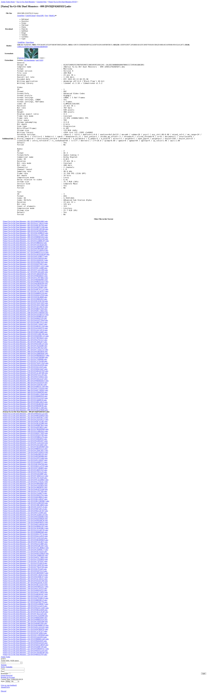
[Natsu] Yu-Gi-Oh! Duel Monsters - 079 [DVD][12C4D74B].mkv (25, 373)
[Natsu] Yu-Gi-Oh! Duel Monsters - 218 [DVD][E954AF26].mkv (25, 643)
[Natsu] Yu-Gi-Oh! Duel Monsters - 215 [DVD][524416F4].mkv (25, 637)
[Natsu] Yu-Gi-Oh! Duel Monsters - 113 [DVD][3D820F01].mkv (25, 439)
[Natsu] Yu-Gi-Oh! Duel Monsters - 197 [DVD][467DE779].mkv (25, 602)
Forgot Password (6, 675)
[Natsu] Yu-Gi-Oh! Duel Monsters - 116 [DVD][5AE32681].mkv (25, 445)
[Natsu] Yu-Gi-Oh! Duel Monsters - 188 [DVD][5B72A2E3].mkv (25, 585)
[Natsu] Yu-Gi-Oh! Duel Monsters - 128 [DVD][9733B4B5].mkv (25, 468)
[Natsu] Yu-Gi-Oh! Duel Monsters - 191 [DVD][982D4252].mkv (25, 590)
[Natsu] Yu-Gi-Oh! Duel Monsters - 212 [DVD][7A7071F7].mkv (25, 631)
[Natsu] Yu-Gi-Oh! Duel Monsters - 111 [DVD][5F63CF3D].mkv (25, 435)
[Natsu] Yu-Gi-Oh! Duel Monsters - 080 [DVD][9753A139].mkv (25, 375)
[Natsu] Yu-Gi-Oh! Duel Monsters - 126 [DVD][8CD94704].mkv (25, 464)
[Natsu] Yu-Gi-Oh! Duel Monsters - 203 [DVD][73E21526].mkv (25, 614)
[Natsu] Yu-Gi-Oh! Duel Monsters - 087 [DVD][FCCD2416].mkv (25, 388)
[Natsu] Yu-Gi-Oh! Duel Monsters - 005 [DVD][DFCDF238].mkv (25, 229)
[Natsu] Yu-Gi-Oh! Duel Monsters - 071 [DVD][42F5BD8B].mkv (25, 357)
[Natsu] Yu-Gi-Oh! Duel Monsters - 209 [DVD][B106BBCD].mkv (26, 625)
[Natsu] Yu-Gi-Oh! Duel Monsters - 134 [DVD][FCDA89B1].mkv (26, 480)
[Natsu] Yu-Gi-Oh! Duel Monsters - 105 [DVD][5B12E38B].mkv (25, 423)
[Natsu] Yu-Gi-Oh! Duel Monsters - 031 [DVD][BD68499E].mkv (25, 280)
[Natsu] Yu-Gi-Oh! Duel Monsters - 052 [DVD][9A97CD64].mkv (25, 320)
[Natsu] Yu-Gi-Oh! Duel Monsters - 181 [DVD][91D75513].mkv (25, 571)
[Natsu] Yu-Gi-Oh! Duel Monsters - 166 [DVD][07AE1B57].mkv (25, 542)
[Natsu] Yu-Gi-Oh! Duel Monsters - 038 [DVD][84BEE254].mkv (25, 293)
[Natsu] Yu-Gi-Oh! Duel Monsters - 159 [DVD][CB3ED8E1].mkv (25, 528)
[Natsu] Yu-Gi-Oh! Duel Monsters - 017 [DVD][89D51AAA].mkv (26, 252)
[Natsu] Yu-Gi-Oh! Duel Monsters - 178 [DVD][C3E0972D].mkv (25, 565)
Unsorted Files (41, 2)
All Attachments (29, 60)
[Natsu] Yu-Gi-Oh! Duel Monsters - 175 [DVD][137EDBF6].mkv (25, 559)
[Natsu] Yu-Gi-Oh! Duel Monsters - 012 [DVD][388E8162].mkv (25, 243)
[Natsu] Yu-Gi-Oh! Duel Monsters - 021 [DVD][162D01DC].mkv (25, 260)
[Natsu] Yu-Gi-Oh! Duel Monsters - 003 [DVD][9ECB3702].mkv (25, 225)
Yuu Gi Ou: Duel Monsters (25, 2)
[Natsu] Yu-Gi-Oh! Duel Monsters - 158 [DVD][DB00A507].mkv (25, 526)
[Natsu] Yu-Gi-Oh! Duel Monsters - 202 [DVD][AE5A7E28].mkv (25, 612)
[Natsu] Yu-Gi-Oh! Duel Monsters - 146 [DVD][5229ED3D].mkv (25, 503)
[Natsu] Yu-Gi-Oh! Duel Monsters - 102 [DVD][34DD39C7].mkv (25, 417)
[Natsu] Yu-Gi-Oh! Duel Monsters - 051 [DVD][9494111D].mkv (25, 318)
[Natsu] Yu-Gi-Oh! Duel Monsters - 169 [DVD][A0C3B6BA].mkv (26, 548)
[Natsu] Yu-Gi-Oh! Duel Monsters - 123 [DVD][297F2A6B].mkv (25, 458)
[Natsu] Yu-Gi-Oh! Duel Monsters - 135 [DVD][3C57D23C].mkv (25, 482)
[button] (39, 57)
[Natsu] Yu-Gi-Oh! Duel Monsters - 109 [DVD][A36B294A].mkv (25, 431)
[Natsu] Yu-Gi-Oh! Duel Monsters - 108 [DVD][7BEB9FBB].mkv (26, 429)
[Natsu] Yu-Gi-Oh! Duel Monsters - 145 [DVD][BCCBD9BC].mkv (26, 501)
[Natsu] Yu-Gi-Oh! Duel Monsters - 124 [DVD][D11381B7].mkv (25, 460)
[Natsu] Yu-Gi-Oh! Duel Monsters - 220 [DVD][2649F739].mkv (25, 647)
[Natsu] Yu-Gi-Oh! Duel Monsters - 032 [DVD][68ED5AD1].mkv (25, 282)
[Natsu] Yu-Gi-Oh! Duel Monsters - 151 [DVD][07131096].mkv (25, 513)
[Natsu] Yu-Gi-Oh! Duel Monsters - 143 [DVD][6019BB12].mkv (25, 497)
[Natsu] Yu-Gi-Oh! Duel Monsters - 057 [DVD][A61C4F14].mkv (25, 330)
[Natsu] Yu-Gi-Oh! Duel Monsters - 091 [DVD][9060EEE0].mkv (25, 396)
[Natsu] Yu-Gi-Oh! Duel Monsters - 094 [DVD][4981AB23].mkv (25, 402)
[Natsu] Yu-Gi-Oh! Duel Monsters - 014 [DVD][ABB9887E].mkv (25, 247)
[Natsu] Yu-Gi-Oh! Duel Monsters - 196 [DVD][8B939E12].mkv (25, 600)
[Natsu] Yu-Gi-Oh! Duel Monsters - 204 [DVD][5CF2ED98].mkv (25, 616)
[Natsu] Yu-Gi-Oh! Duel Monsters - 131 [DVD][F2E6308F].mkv (25, 474)
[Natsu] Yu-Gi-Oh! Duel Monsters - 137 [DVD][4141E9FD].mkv (25, 485)
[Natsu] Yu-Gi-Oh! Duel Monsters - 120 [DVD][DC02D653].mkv (25, 452)
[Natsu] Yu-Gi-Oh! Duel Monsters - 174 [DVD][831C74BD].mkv (25, 557)
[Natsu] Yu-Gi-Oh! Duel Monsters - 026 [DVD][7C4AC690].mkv (25, 270)
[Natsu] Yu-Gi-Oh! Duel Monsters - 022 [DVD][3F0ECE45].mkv (25, 262)
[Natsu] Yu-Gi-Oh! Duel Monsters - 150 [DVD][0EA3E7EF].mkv (25, 511)
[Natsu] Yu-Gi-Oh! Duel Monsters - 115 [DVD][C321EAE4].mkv (25, 443)
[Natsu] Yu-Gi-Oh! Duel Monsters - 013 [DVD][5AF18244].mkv (25, 245)
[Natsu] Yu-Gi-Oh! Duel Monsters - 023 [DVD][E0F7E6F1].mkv (25, 264)
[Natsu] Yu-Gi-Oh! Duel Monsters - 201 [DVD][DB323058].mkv (25, 610)
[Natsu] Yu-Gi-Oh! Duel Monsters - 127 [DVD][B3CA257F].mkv (25, 466)
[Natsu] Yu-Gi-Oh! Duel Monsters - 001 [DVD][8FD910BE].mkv (25, 221)
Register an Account (8, 677)
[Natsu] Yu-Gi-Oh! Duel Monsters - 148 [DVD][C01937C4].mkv (25, 507)
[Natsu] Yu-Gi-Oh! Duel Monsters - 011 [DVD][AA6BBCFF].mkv (26, 241)
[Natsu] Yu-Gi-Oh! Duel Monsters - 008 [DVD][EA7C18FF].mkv (25, 235)
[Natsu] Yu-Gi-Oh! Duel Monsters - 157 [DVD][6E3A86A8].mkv (25, 524)
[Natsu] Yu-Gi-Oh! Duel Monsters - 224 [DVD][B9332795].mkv (25, 654)
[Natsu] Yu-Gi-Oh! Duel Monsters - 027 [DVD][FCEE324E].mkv (25, 272)
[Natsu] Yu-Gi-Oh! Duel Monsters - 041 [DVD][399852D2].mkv (25, 299)
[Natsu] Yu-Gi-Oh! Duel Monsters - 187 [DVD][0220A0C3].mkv (25, 583)
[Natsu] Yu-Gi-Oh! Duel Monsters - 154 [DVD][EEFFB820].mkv (25, 518)
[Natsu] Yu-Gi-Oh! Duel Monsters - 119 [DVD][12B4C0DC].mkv (25, 450)
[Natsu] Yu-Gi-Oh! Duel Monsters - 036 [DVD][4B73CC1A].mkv (25, 289)
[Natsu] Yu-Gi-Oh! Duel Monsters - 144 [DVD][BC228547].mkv (25, 499)
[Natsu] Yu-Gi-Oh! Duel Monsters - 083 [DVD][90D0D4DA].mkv (26, 381)
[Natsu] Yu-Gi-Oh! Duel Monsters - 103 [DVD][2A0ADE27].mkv (25, 419)
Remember (5, 673)
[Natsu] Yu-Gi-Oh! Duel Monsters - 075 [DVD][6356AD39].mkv (25, 365)
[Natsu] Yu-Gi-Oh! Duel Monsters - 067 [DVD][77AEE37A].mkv (25, 349)
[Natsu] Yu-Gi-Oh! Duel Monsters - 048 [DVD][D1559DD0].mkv (25, 313)
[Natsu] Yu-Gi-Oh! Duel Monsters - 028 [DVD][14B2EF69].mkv (25, 274)
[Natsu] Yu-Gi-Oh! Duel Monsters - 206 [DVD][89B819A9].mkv (25, 619)
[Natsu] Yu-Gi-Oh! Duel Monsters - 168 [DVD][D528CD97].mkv (25, 546)
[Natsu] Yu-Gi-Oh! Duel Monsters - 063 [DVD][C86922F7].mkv (25, 342)
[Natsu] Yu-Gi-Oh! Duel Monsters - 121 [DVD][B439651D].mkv (25, 454)
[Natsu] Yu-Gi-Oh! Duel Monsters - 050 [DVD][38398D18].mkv (25, 316)
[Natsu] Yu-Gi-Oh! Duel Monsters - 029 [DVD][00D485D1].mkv (25, 276)
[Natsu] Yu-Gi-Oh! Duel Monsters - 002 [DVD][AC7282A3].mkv (25, 223)
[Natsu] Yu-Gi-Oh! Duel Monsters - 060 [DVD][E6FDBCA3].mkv (26, 336)
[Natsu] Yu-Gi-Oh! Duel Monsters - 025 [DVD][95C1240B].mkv (25, 268)
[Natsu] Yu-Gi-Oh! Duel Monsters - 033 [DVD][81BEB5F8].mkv (25, 283)
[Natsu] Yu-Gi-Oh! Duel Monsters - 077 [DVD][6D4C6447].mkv (25, 369)
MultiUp (52, 16)
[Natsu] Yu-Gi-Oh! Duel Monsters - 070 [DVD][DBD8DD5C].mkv (26, 355)
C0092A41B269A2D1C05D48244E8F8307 (32, 47)
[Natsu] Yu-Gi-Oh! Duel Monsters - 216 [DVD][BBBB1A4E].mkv (26, 639)
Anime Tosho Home (8, 2)
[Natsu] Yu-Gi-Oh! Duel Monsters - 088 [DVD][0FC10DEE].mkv (25, 390)
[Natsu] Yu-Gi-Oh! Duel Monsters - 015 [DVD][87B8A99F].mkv (25, 248)
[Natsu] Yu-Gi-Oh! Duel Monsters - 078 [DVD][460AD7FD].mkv (25, 371)
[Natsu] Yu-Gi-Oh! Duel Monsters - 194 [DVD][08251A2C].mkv (25, 596)
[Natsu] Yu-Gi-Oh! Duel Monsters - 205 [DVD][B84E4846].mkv (25, 618)
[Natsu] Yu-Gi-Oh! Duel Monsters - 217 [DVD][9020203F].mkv (25, 641)
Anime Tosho (5, 657)
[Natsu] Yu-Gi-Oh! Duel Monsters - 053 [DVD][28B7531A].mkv (25, 322)
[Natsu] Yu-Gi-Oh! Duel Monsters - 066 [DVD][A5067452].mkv (25, 348)
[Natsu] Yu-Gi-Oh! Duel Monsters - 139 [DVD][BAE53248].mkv (25, 489)
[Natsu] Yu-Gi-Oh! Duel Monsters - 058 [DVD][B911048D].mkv (25, 332)
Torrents (3, 665)
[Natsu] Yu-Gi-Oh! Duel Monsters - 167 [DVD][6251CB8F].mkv (25, 544)
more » (42, 58)
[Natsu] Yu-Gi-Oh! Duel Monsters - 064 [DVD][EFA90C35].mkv (25, 344)
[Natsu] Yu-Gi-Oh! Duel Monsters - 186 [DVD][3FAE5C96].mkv (25, 581)
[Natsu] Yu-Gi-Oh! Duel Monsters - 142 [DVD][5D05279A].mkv (25, 495)
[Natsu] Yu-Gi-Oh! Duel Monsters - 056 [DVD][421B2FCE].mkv (25, 328)
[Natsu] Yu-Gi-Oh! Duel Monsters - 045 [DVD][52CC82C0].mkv (25, 307)
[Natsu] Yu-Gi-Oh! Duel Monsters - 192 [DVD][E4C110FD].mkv (25, 592)
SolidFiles (21, 42)
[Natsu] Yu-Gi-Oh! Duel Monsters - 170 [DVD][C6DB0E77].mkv (25, 550)
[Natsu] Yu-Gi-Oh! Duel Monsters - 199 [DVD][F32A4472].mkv (25, 606)
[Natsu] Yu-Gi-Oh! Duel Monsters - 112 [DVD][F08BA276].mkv (25, 437)
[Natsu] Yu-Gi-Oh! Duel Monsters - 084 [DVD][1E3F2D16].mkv (25, 383)
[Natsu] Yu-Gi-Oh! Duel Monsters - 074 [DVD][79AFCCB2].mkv (25, 363)
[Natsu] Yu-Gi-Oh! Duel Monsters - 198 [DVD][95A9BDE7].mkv (25, 604)
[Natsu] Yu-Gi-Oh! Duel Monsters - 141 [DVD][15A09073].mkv (25, 493)
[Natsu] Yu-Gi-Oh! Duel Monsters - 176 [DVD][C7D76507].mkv (25, 561)
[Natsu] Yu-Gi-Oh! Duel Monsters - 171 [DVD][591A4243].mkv (25, 552)
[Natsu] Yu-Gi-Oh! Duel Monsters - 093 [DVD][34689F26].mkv (25, 400)
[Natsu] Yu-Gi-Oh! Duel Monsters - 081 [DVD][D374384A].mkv (25, 377)
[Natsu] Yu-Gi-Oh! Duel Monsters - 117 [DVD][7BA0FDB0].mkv (25, 447)
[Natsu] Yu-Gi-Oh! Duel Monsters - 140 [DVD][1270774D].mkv (25, 491)
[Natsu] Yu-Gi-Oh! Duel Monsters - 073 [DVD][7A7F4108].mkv (25, 361)
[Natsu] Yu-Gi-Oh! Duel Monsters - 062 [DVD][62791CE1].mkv (25, 340)
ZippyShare (30, 42)
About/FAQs (5, 687)
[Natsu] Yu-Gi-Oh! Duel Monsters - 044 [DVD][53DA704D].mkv (25, 305)
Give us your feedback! (9, 685)
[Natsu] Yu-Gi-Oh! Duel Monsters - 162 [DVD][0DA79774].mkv (25, 534)
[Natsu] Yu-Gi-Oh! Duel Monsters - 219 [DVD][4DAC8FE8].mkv (25, 645)
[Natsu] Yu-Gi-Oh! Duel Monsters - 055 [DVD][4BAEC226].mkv (25, 326)
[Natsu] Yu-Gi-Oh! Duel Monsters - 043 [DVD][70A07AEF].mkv (25, 303)
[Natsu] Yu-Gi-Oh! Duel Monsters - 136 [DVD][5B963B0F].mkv (25, 484)
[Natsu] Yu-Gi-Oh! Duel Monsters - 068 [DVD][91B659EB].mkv (25, 351)
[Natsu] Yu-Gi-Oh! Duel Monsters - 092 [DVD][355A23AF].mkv (25, 398)
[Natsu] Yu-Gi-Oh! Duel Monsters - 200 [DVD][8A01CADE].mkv (26, 608)
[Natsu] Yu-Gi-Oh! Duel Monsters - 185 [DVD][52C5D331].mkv (25, 579)
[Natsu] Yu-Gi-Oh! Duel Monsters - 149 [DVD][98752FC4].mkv (25, 509)
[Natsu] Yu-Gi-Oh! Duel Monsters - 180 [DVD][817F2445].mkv (25, 569)
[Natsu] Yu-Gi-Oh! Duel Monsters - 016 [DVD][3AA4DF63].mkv (25, 250)
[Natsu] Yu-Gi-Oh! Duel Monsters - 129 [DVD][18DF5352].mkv (25, 470)
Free (46, 16)
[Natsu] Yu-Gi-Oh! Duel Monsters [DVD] (62, 2)
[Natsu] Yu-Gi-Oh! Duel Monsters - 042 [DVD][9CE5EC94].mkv (25, 301)
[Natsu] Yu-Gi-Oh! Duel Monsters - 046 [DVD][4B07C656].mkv (25, 309)
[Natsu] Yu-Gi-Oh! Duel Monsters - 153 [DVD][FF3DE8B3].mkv (25, 517)
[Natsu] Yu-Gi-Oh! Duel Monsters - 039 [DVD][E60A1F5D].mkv (25, 295)
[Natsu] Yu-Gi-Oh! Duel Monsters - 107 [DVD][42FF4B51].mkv (25, 427)
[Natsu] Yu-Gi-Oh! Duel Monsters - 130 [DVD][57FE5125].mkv (25, 472)
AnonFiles (20, 16)
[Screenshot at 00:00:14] (20, 58)
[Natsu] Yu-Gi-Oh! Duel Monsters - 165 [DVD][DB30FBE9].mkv (25, 540)
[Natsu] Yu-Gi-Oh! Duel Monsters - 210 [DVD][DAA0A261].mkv (26, 627)
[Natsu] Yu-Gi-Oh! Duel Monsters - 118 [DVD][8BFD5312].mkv (25, 449)
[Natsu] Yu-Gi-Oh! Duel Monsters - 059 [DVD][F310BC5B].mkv (25, 334)
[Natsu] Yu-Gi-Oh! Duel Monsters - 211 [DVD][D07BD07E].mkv (25, 629)
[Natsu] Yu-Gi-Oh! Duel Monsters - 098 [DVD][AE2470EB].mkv (25, 410)
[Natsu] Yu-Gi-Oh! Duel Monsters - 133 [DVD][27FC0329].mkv (25, 478)
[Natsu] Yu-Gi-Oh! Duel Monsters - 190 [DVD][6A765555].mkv (25, 588)
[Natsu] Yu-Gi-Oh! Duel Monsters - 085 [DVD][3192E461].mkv (25, 384)
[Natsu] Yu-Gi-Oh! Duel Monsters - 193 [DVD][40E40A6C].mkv (25, 594)
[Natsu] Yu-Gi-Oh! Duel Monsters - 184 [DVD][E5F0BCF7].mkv (25, 577)
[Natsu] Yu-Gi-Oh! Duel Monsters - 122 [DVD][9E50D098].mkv (25, 456)
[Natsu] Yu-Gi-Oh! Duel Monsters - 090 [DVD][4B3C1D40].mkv (25, 394)
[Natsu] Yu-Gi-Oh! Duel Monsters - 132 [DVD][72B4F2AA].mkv (25, 476)
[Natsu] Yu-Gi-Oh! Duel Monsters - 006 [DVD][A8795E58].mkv (25, 231)
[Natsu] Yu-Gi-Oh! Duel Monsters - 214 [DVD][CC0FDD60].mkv (26, 635)
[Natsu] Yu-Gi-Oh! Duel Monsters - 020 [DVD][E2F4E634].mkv (25, 258)
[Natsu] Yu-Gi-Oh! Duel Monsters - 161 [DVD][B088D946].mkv (25, 532)
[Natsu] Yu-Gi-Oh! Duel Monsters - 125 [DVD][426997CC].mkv (25, 462)
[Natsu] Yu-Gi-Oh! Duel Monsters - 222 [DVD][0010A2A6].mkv (25, 651)
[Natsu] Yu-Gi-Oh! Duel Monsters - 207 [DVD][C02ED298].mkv (25, 621)
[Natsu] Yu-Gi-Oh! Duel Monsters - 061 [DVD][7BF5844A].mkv (25, 338)
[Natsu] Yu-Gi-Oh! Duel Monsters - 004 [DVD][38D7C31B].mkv (25, 227)
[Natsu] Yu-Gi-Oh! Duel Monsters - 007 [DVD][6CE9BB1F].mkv (25, 233)
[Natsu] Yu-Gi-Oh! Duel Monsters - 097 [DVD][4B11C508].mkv (25, 408)
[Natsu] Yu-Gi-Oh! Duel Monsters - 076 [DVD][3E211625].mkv (25, 367)
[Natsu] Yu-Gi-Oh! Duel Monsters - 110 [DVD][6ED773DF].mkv (25, 433)
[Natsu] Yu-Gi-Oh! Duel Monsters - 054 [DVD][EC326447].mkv (25, 324)
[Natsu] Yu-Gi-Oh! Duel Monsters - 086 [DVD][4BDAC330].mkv (25, 386)
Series (3, 667)
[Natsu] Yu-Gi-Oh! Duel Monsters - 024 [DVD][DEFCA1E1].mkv (26, 266)
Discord (3, 691)
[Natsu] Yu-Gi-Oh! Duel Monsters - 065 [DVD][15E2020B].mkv (25, 346)
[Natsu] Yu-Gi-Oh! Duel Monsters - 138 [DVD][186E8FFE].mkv (25, 487)
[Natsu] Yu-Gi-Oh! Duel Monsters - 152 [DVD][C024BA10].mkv (25, 515)
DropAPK (40, 16)
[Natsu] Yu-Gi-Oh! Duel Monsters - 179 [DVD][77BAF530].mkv (25, 567)
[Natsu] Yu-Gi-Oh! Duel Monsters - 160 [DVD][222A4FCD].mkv (25, 530)
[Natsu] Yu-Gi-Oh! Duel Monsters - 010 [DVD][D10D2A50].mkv (25, 239)
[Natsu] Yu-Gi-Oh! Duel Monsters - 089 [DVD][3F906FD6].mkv (25, 392)
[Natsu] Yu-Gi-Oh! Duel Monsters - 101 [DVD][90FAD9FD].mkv (25, 416)
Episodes (9, 667)
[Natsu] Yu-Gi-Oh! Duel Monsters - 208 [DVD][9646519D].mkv (25, 623)
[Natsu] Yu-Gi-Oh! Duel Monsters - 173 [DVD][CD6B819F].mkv (25, 555)
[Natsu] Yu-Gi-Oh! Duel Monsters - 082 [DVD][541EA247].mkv (25, 379)
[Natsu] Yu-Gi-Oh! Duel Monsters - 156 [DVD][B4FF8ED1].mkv (25, 522)
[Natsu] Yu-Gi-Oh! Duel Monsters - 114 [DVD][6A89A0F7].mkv (25, 441)
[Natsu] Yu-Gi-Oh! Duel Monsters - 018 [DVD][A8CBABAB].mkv (26, 254)
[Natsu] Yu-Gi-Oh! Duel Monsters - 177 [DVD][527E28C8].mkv (25, 563)
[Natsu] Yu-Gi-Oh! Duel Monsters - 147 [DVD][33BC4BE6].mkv (25, 505)
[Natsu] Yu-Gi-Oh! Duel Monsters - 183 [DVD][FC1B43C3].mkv (25, 575)
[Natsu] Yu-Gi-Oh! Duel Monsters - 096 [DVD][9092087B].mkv (25, 406)
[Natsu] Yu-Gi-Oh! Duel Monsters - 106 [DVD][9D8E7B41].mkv (25, 425)
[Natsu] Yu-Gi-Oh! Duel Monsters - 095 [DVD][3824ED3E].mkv (25, 404)
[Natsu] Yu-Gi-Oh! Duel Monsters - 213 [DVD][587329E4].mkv (25, 633)
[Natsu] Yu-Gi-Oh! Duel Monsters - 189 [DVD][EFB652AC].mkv (25, 586)
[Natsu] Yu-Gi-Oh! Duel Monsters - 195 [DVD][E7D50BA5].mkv (25, 598)
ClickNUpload (30, 16)
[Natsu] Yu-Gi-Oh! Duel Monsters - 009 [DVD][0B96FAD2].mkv (25, 237)
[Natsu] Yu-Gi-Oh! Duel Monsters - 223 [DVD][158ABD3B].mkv (25, 653)
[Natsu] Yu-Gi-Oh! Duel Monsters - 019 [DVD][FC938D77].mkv (25, 256)
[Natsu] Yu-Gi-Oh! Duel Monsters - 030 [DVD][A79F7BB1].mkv (25, 278)
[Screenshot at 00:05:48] (31, 58)
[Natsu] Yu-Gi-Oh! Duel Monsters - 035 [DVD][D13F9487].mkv (25, 287)
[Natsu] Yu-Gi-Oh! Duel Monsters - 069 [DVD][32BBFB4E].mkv (25, 353)
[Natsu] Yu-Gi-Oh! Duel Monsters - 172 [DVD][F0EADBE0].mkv (26, 553)
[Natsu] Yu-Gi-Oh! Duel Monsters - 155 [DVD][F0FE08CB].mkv (25, 520)
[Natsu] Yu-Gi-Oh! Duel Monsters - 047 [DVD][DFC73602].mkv (25, 311)
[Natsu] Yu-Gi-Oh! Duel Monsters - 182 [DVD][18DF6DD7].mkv (25, 573)
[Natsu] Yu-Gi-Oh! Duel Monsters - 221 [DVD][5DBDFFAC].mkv (26, 649)
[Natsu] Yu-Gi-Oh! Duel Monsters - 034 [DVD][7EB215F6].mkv (25, 285)
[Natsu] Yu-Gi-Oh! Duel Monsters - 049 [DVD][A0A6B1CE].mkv (26, 315)
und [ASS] (39, 60)
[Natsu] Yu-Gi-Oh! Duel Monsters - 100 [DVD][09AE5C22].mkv (25, 414)
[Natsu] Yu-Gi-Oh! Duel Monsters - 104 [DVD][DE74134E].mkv (25, 421)
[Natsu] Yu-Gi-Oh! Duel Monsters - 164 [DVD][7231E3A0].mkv (25, 538)
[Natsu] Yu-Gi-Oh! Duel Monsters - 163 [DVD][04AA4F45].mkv (25, 536)
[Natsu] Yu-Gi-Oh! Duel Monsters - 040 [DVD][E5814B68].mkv (25, 297)
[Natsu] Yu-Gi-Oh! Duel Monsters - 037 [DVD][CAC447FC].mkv (25, 291)
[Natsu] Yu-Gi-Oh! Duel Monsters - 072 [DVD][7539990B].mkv (25, 359)
